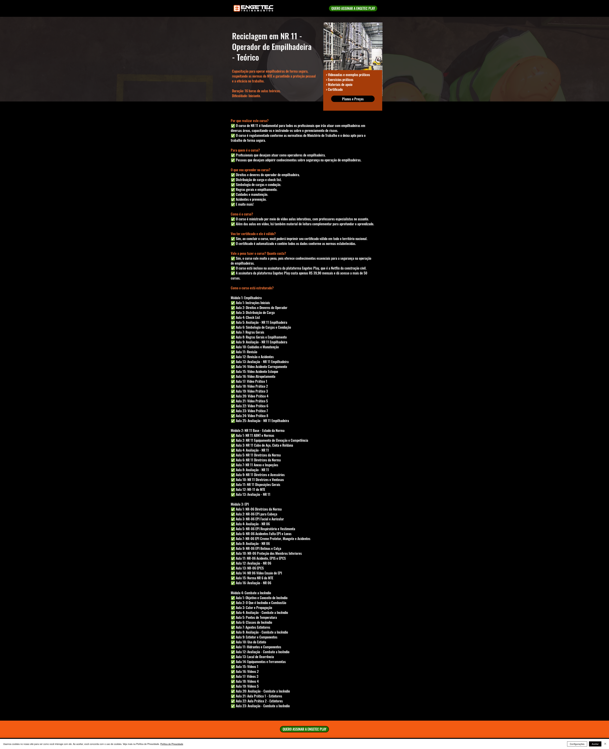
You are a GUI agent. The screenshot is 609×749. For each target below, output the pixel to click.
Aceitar (595, 744)
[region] (352, 68)
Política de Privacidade (171, 744)
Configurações (577, 744)
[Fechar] (605, 743)
